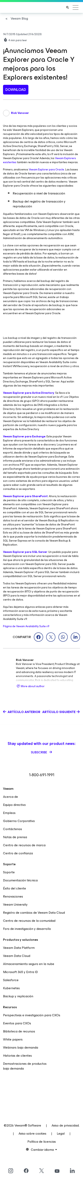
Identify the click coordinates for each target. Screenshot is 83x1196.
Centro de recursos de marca (24, 845)
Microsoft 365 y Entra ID (20, 972)
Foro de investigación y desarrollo (27, 928)
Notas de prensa (15, 837)
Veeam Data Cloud (16, 956)
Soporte (9, 872)
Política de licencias (41, 1141)
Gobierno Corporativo (19, 821)
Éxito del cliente (14, 888)
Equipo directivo (14, 804)
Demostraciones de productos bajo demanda (25, 1066)
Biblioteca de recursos (19, 1031)
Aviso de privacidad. (65, 1125)
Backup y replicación (18, 996)
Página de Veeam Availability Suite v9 (26, 626)
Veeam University (15, 904)
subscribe (39, 752)
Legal (61, 1133)
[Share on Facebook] (38, 637)
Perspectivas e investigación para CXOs (31, 1015)
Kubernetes (11, 988)
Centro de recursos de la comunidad (29, 920)
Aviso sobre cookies (32, 1133)
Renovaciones (13, 896)
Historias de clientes (17, 1055)
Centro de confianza (18, 853)
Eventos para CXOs (17, 1023)
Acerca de (10, 796)
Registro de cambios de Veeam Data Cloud (34, 912)
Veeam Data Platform (19, 947)
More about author (33, 686)
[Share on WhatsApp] (63, 637)
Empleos (9, 813)
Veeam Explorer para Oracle (46, 169)
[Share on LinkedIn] (75, 637)
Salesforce (11, 980)
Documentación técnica (20, 880)
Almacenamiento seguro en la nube (28, 964)
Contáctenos (12, 829)
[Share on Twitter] (50, 637)
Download (15, 90)
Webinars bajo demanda (20, 1047)
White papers (13, 1039)
